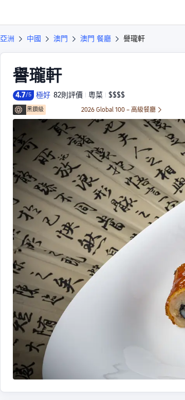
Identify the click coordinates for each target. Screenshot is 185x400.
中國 (34, 38)
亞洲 (7, 38)
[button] (167, 12)
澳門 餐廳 (95, 38)
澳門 (60, 38)
